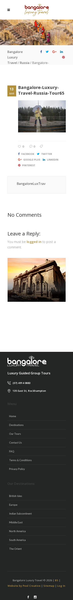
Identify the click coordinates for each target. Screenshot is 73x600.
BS (56, 580)
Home (12, 416)
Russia (24, 63)
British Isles (15, 496)
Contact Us (15, 442)
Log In (61, 585)
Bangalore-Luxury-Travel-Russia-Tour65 (41, 90)
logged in (34, 242)
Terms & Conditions (20, 460)
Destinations (16, 425)
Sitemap (49, 585)
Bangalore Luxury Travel (15, 57)
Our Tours (15, 433)
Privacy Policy (17, 469)
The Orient (15, 548)
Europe (13, 504)
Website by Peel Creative (24, 585)
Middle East (16, 522)
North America (17, 531)
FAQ (11, 451)
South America (17, 540)
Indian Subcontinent (20, 513)
